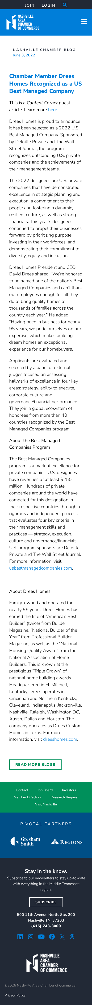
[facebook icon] (52, 937)
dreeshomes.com (60, 739)
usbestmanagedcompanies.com (40, 568)
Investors (69, 790)
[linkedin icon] (20, 937)
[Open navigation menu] (84, 21)
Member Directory (27, 797)
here (52, 110)
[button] (64, 4)
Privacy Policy (15, 995)
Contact (22, 790)
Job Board (45, 790)
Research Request (64, 797)
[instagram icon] (31, 937)
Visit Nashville (46, 804)
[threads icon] (72, 936)
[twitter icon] (62, 936)
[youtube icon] (41, 937)
